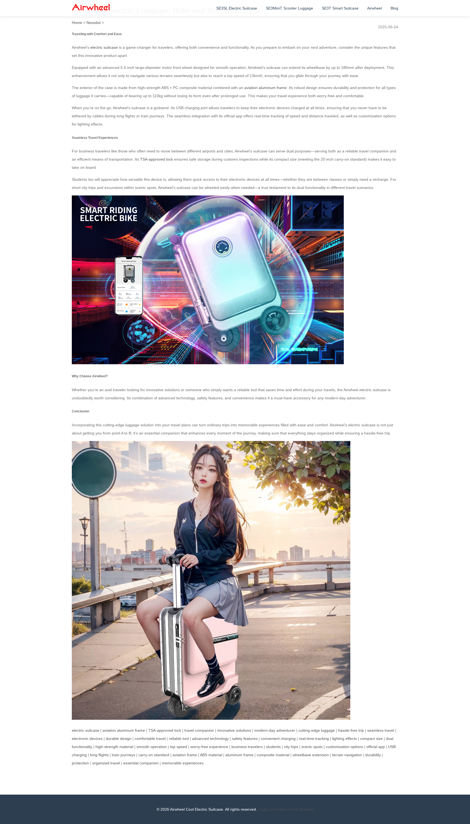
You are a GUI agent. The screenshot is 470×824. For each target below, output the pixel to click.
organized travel (106, 763)
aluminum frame (239, 755)
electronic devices (87, 738)
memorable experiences (182, 763)
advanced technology (210, 738)
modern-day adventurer (274, 730)
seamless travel (380, 730)
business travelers (247, 747)
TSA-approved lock (156, 159)
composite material (273, 755)
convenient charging (278, 738)
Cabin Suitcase (272, 809)
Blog (394, 8)
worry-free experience (209, 747)
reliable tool (179, 738)
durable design (118, 738)
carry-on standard (153, 755)
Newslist (93, 22)
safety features (245, 738)
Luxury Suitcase (300, 809)
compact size (371, 738)
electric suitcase (104, 47)
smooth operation (152, 747)
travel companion (199, 730)
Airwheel (374, 8)
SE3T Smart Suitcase (340, 8)
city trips (291, 747)
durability (373, 755)
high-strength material (114, 747)
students (273, 747)
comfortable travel (150, 738)
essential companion (141, 763)
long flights (99, 755)
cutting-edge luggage (316, 730)
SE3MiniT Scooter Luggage (289, 8)
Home (77, 22)
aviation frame (184, 755)
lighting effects (344, 738)
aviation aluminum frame (265, 87)
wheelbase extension (311, 755)
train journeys (123, 755)
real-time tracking (314, 738)
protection (80, 763)
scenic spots (312, 747)
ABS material (211, 755)
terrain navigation (347, 755)
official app (375, 747)
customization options (344, 747)
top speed (178, 747)
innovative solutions (234, 730)
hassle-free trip (351, 730)
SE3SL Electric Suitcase (236, 8)
